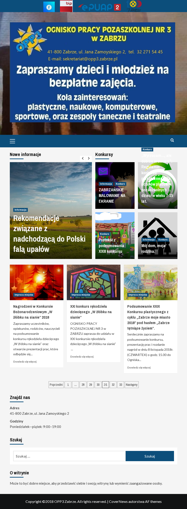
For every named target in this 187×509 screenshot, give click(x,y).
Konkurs (120, 183)
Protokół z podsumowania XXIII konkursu (111, 245)
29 (90, 385)
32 (113, 385)
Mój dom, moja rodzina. (153, 248)
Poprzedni (56, 385)
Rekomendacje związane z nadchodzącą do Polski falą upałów (49, 234)
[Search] (172, 140)
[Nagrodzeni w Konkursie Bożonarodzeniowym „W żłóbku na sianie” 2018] (36, 282)
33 (120, 385)
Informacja (20, 209)
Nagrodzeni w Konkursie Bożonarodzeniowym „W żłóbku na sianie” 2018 (33, 312)
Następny (132, 385)
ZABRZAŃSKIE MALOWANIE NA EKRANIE (112, 195)
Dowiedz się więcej (24, 361)
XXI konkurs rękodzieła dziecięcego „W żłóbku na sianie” (91, 312)
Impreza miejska (24, 294)
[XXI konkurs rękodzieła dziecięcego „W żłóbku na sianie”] (93, 282)
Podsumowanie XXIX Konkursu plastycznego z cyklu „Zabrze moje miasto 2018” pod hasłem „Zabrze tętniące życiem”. (148, 317)
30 (98, 385)
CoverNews (118, 501)
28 (83, 385)
